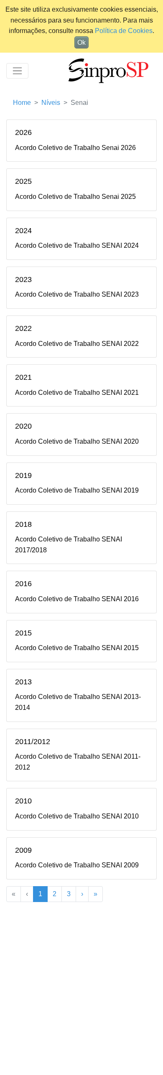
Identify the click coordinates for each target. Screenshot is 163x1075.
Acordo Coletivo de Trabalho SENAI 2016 (77, 598)
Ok (81, 42)
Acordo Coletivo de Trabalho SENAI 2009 (77, 865)
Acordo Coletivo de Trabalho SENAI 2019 (77, 490)
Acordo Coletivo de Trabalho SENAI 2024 (77, 245)
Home (22, 102)
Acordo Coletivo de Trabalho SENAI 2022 (77, 343)
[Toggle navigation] (17, 71)
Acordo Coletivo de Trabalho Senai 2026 (75, 147)
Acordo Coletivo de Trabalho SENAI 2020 (77, 441)
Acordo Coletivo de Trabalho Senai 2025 (75, 196)
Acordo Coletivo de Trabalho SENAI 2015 (77, 647)
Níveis (50, 102)
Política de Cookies (124, 30)
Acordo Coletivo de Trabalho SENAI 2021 (77, 392)
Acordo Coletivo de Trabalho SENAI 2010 (77, 816)
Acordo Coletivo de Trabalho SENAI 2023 (77, 294)
